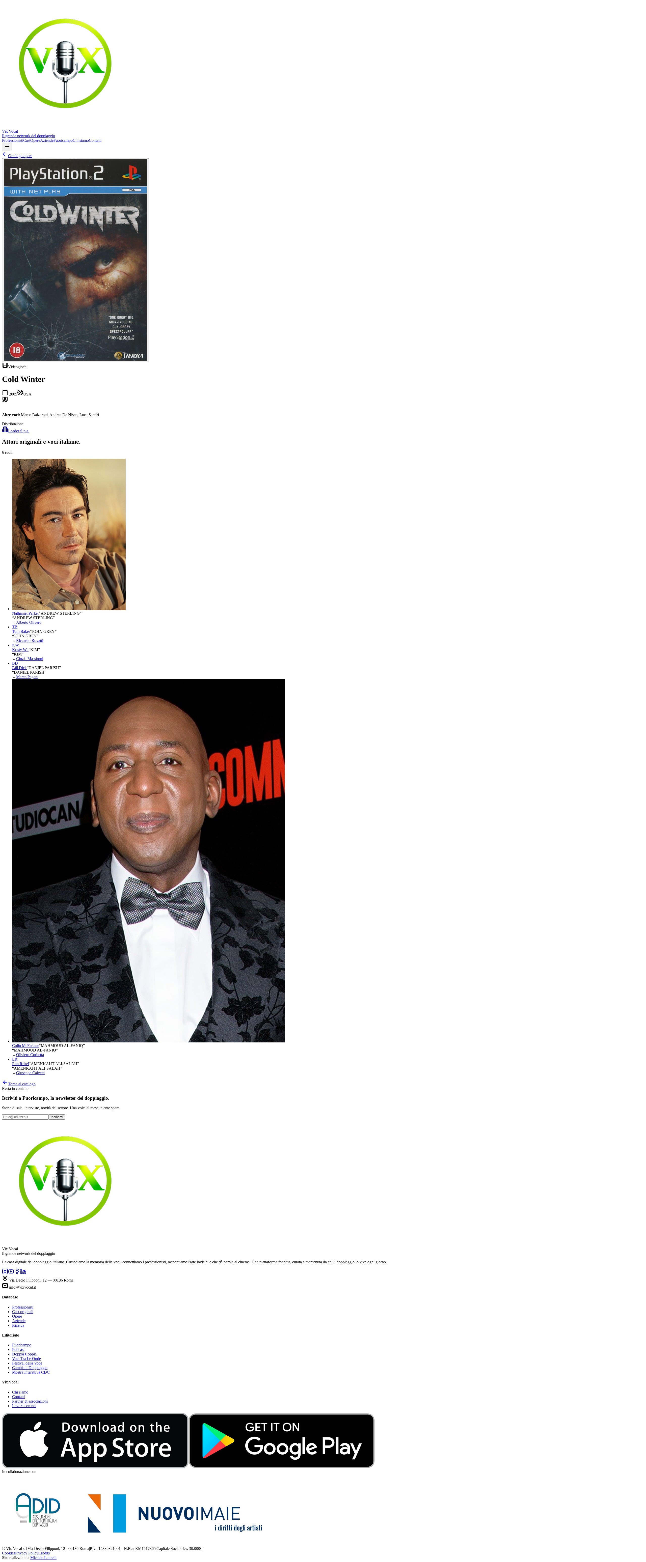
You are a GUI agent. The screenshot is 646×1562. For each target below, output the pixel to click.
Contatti (95, 140)
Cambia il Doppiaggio (29, 1368)
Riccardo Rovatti (29, 640)
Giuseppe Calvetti (30, 1073)
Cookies (8, 1553)
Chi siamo (81, 140)
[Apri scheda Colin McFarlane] (148, 1041)
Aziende (46, 140)
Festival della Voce (27, 1363)
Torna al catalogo (22, 1084)
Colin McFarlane (25, 1045)
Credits (44, 1553)
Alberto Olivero (28, 622)
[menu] (7, 147)
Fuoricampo (63, 140)
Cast (26, 140)
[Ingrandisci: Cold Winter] (75, 260)
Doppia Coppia (24, 1354)
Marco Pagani (27, 677)
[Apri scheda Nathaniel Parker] (69, 609)
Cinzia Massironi (29, 659)
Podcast (18, 1349)
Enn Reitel (20, 1064)
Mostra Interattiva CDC (31, 1372)
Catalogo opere (20, 156)
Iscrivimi (57, 1117)
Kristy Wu (20, 649)
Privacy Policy (26, 1553)
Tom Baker (21, 631)
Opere (35, 140)
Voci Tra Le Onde (26, 1358)
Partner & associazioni (30, 1401)
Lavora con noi (24, 1406)
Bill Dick (19, 668)
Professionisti (12, 140)
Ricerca (18, 1325)
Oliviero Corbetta (30, 1055)
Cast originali (22, 1312)
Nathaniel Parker (25, 613)
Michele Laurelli (43, 1557)
